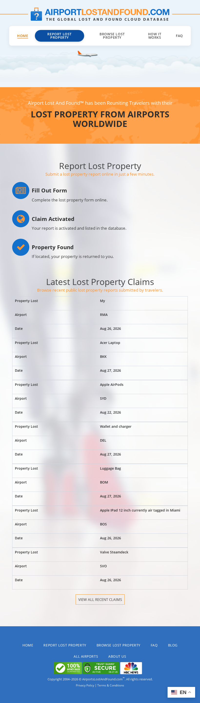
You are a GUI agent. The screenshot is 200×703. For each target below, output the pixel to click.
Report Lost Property (59, 36)
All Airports (86, 656)
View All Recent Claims (100, 599)
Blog (173, 645)
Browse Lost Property (112, 36)
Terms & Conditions (110, 685)
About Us (117, 656)
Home (22, 35)
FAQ (179, 35)
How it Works (154, 36)
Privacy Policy (85, 685)
